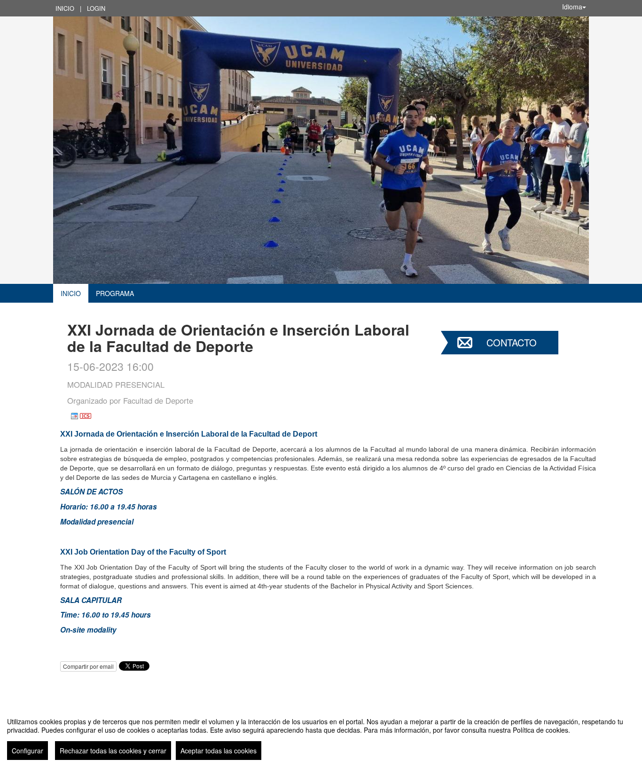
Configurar (27, 750)
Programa (115, 293)
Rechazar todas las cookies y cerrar (113, 750)
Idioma (572, 6)
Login (96, 8)
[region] (321, 735)
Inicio (64, 8)
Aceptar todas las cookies (218, 750)
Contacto (511, 342)
